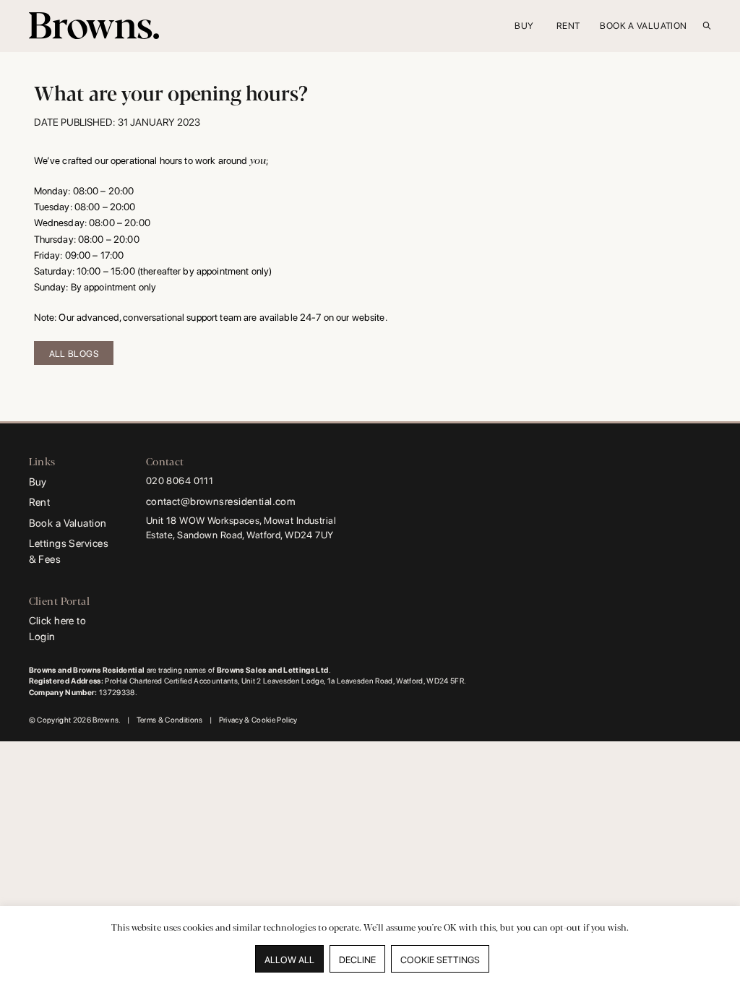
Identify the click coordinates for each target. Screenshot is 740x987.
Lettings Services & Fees (68, 551)
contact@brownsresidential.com (221, 501)
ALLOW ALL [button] (289, 959)
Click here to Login (58, 628)
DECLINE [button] (357, 959)
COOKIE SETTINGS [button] (440, 959)
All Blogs (73, 353)
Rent (40, 502)
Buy (38, 481)
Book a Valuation (68, 523)
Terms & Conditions (170, 720)
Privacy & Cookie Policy (258, 720)
